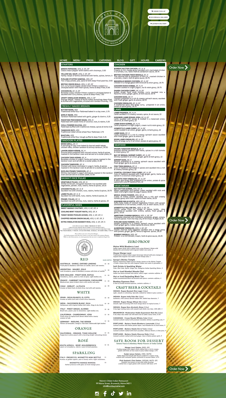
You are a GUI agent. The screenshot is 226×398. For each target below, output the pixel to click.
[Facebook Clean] (105, 393)
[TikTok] (113, 393)
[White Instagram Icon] (97, 393)
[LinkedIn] (129, 393)
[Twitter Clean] (121, 393)
